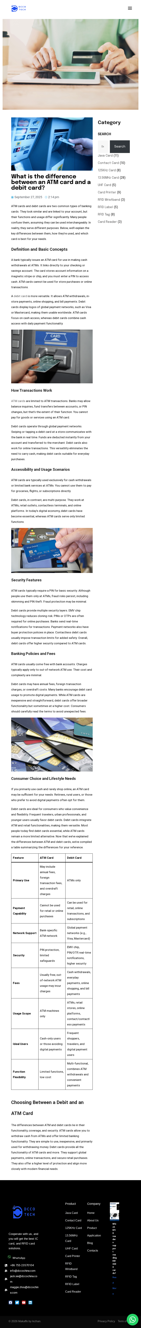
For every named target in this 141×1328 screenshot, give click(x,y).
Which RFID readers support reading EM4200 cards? (114, 1248)
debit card (20, 296)
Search (104, 134)
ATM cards (18, 401)
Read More (114, 1285)
